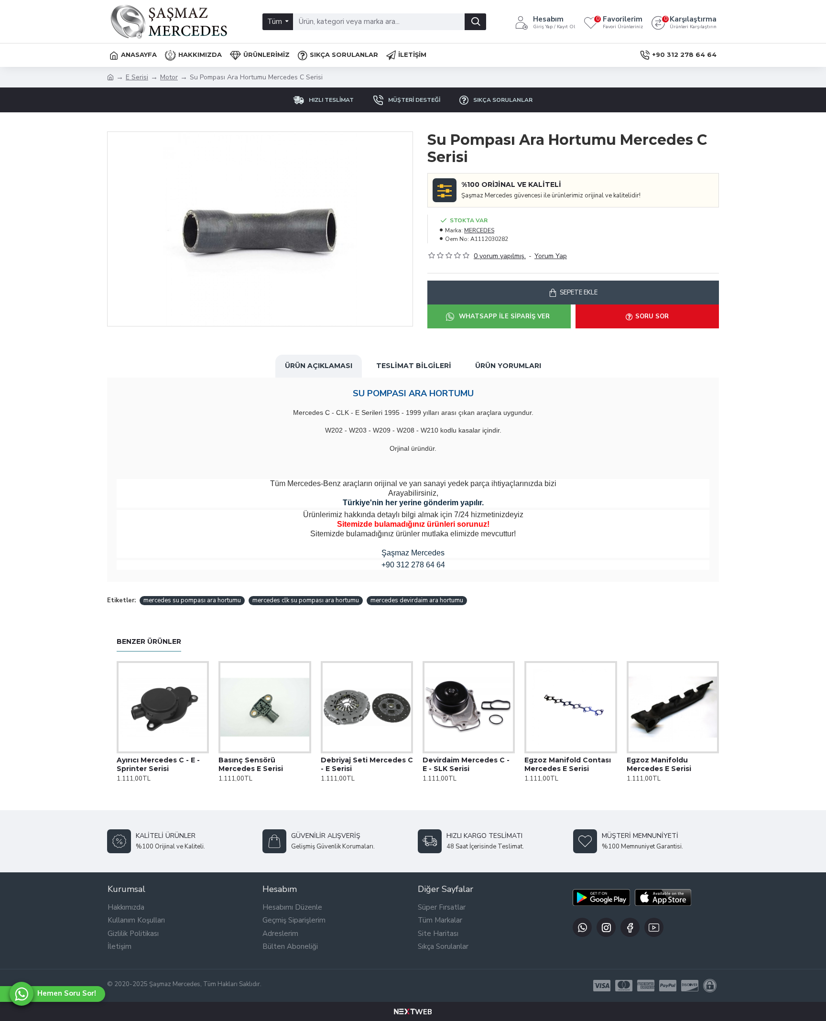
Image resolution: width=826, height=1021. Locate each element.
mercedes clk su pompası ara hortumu (305, 600)
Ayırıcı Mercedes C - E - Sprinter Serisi (158, 764)
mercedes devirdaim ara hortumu (416, 600)
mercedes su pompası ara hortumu (192, 600)
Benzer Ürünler (149, 642)
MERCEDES (479, 230)
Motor (169, 77)
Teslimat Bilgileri (413, 365)
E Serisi (137, 77)
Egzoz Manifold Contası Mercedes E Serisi (567, 764)
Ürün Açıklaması (318, 365)
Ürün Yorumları (508, 365)
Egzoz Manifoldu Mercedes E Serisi (659, 764)
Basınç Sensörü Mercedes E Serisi (250, 764)
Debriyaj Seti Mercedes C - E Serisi (367, 764)
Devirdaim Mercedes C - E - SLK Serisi (466, 764)
